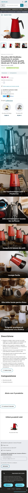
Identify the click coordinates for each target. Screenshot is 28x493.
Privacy (13, 488)
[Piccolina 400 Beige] (6, 107)
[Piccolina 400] (19, 107)
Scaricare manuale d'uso (7, 80)
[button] (26, 45)
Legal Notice (18, 488)
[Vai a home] (1, 11)
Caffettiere (9, 100)
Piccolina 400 (19, 113)
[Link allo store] (4, 1)
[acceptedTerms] (1, 462)
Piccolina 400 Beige (6, 113)
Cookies (8, 488)
